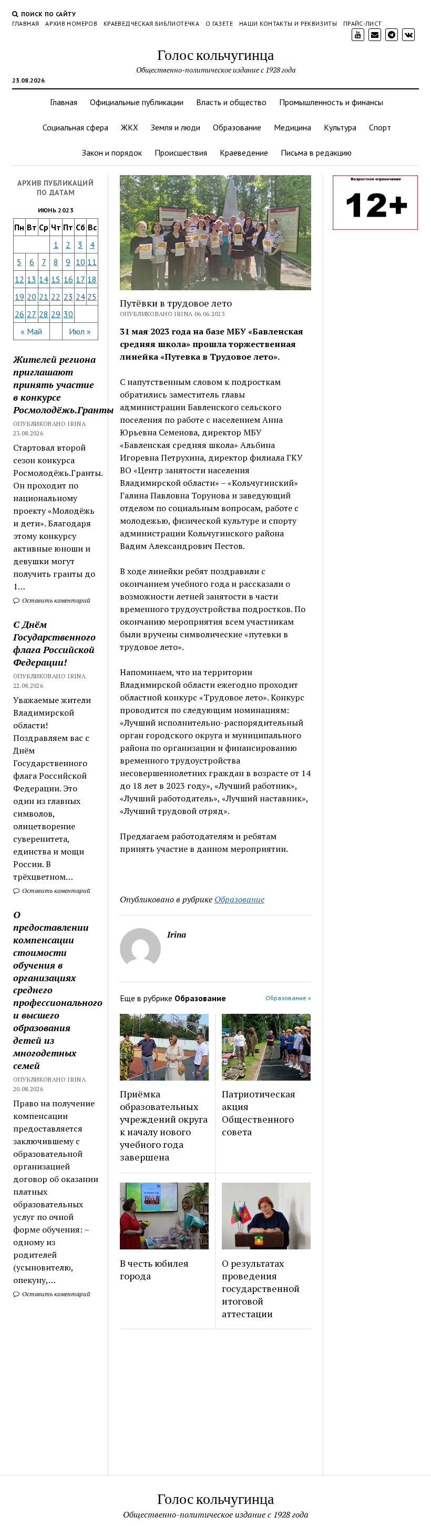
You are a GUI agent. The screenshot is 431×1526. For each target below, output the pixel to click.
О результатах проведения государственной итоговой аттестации (261, 1288)
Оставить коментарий (55, 600)
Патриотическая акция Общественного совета (258, 1112)
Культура (340, 127)
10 (80, 262)
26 (19, 314)
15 (55, 279)
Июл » (80, 331)
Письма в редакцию (316, 152)
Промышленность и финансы (331, 102)
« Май (31, 331)
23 (68, 296)
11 (92, 262)
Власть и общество (231, 102)
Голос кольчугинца (215, 54)
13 (31, 279)
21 (43, 296)
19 (19, 296)
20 (31, 296)
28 (43, 314)
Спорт (380, 127)
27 (31, 314)
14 (43, 279)
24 (80, 296)
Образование (237, 127)
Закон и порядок (112, 152)
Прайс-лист (362, 23)
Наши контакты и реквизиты (288, 23)
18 (92, 279)
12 (19, 279)
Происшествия (181, 152)
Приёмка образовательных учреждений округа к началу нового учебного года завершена (164, 1125)
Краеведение (244, 152)
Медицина (292, 127)
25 (92, 296)
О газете (219, 23)
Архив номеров (71, 23)
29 (55, 314)
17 (80, 279)
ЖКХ (129, 127)
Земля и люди (175, 127)
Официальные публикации (136, 102)
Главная (25, 23)
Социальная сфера (75, 127)
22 (55, 296)
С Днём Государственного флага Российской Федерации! (54, 643)
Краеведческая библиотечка (151, 23)
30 (68, 314)
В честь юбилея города (154, 1269)
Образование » (288, 998)
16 (68, 279)
